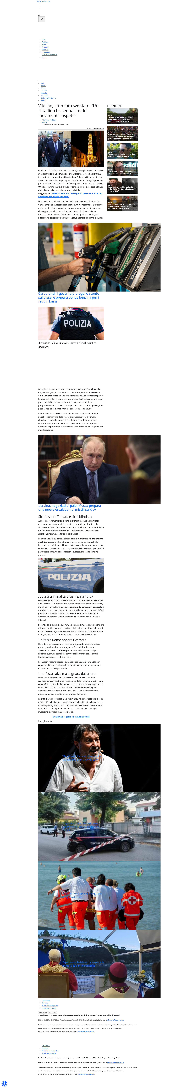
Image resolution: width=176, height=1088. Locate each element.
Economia (46, 52)
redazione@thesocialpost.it (86, 1031)
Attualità (45, 50)
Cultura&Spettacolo (49, 55)
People (110, 185)
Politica (45, 42)
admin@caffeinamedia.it (115, 1020)
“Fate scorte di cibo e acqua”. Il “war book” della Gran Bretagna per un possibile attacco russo (121, 137)
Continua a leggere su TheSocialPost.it (71, 716)
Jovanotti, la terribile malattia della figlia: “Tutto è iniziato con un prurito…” (121, 189)
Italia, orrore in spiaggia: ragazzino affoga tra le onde (82, 895)
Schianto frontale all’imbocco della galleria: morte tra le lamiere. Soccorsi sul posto (120, 119)
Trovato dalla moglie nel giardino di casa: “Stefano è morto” (121, 155)
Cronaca (45, 47)
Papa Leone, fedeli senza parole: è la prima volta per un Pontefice (83, 963)
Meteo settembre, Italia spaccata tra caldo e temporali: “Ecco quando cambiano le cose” (121, 206)
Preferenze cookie (49, 1008)
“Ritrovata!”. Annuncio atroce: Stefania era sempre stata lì (120, 173)
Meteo (110, 202)
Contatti (45, 1003)
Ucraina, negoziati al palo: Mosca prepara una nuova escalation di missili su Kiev (69, 507)
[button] (4, 1083)
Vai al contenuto (43, 1)
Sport (44, 57)
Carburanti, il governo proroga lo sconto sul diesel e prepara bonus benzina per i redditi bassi (68, 297)
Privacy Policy (43, 1012)
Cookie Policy (52, 1012)
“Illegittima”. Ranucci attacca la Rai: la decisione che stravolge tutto (82, 757)
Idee (43, 39)
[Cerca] (39, 15)
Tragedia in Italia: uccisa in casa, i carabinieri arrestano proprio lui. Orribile (81, 826)
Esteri (44, 44)
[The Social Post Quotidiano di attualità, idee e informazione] (97, 30)
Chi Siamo (46, 1000)
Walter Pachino (50, 120)
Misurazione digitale (50, 1006)
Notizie (44, 122)
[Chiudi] (41, 19)
